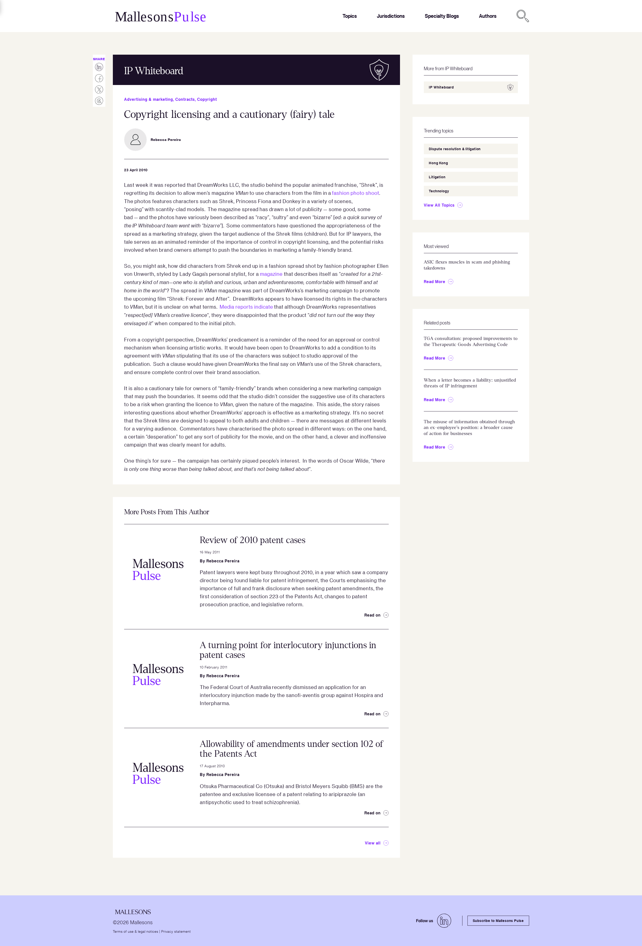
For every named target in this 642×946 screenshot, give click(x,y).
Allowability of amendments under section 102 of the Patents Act (291, 748)
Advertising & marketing (148, 99)
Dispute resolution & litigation (455, 148)
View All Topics (439, 205)
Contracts (185, 99)
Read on (372, 615)
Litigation (437, 177)
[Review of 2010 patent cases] (158, 569)
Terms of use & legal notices (135, 931)
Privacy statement (176, 931)
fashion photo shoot (355, 193)
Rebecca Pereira (222, 561)
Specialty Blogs (442, 16)
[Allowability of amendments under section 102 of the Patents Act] (158, 773)
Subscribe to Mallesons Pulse (498, 920)
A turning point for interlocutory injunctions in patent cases (288, 650)
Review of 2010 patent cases (252, 540)
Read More (434, 281)
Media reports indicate (246, 307)
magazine (271, 274)
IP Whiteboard (441, 87)
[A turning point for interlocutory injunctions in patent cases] (158, 674)
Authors (488, 16)
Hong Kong (438, 162)
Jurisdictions (391, 16)
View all (373, 843)
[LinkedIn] (444, 921)
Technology (439, 191)
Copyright (207, 99)
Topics (350, 16)
